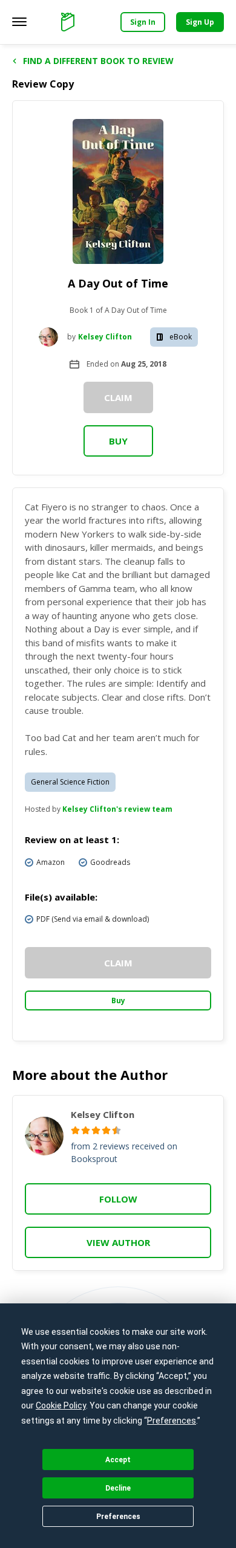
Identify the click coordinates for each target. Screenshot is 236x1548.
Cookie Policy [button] (61, 1405)
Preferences (118, 1516)
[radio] (75, 1130)
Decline (118, 1488)
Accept (118, 1460)
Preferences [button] (171, 1420)
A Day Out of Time (118, 283)
